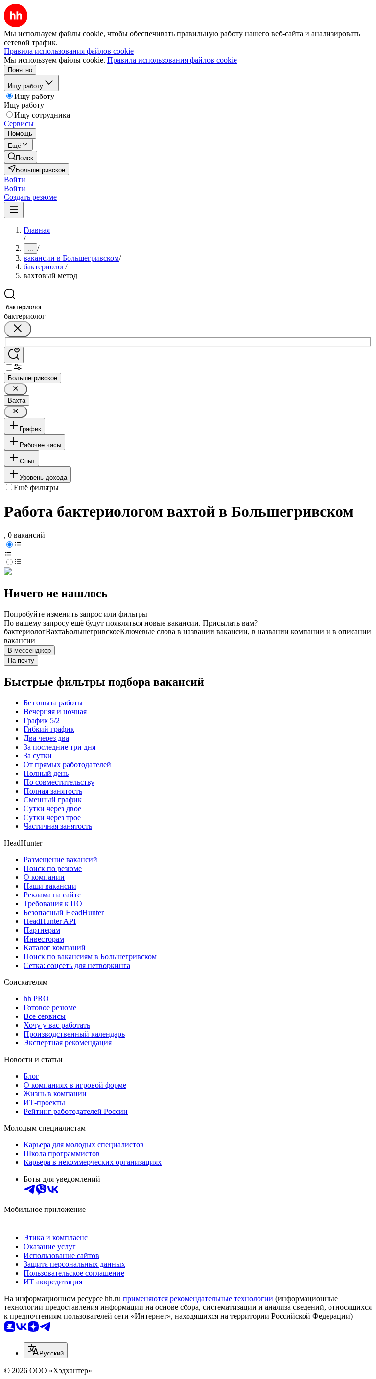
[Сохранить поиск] (14, 355)
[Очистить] (17, 329)
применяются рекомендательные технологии (198, 1298)
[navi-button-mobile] (14, 210)
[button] (14, 179)
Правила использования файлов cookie (172, 60)
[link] (20, 157)
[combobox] (49, 307)
